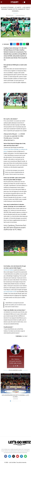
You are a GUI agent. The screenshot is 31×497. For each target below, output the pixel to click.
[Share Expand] (27, 44)
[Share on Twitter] (14, 44)
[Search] (29, 2)
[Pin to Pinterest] (17, 44)
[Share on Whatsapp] (24, 44)
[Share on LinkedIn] (21, 44)
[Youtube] (17, 456)
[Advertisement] (15, 418)
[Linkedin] (21, 456)
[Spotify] (25, 456)
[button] (2, 387)
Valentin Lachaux (15, 356)
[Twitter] (9, 456)
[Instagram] (13, 456)
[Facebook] (5, 456)
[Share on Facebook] (11, 44)
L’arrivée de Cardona (8, 270)
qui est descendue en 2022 (10, 291)
